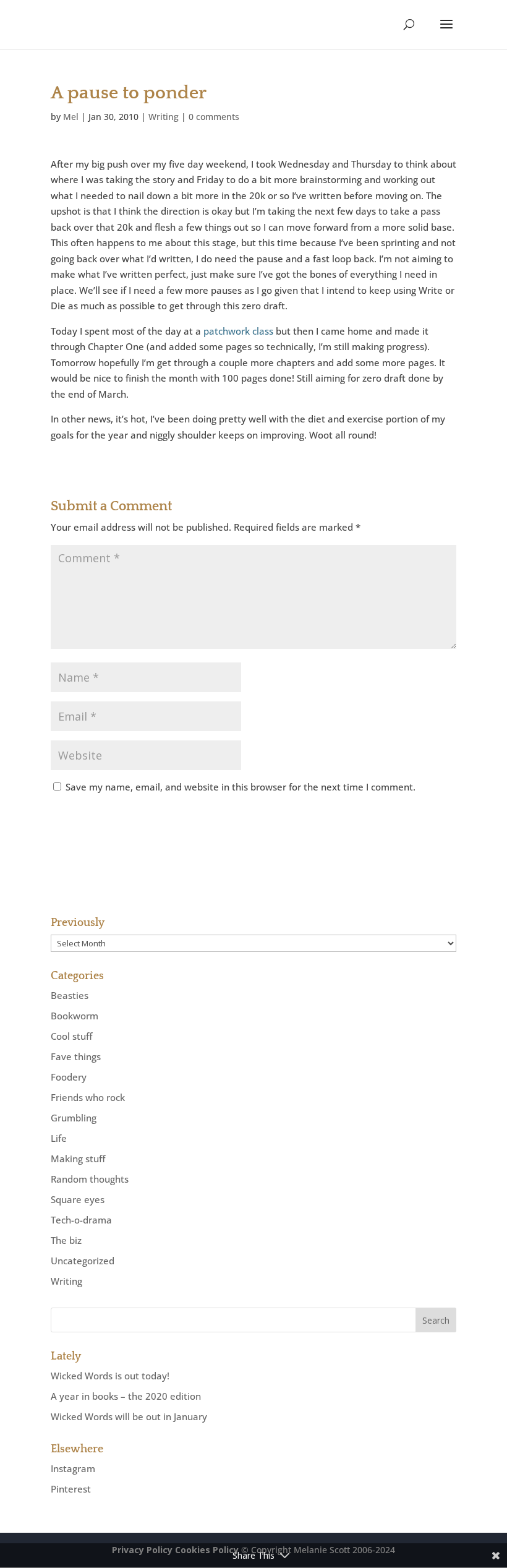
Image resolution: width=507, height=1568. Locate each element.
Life (59, 1138)
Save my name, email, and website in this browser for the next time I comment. (240, 787)
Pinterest (71, 1489)
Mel (71, 116)
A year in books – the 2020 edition (126, 1396)
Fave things (76, 1056)
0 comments (214, 116)
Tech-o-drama (81, 1220)
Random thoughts (90, 1179)
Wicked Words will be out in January (129, 1416)
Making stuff (78, 1158)
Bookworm (74, 1015)
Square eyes (77, 1199)
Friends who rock (88, 1097)
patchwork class (238, 331)
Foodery (69, 1077)
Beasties (69, 995)
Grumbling (73, 1118)
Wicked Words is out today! (110, 1375)
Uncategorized (82, 1260)
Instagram (73, 1468)
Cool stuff (71, 1036)
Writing (163, 116)
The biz (66, 1240)
